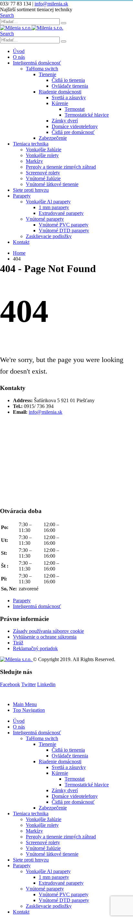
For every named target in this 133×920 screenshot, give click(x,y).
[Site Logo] (31, 28)
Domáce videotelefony (75, 126)
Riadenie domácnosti (60, 91)
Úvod (19, 51)
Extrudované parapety (61, 213)
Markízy (34, 161)
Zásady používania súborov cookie (48, 631)
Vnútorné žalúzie (43, 178)
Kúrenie (60, 103)
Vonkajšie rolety (42, 155)
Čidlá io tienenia (68, 80)
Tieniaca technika (30, 143)
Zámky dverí (65, 120)
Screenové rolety (43, 172)
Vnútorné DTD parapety (64, 230)
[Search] (63, 23)
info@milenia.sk (51, 3)
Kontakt (21, 242)
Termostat (75, 109)
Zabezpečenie (53, 138)
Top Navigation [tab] (29, 710)
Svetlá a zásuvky (69, 97)
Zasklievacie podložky (49, 236)
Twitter (28, 684)
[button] (7, 15)
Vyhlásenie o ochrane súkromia (45, 637)
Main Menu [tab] (25, 704)
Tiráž (18, 642)
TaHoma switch (42, 68)
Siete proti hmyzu (31, 190)
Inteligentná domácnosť (37, 63)
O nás (19, 57)
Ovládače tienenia (70, 86)
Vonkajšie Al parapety (48, 201)
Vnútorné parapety (45, 219)
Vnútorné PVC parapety (63, 224)
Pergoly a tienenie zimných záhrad (61, 167)
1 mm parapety (54, 207)
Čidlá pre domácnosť (73, 132)
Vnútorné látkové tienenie (52, 184)
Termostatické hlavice (87, 115)
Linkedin (46, 684)
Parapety (22, 196)
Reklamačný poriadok (35, 648)
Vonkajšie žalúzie (43, 149)
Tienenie (47, 74)
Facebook (10, 684)
